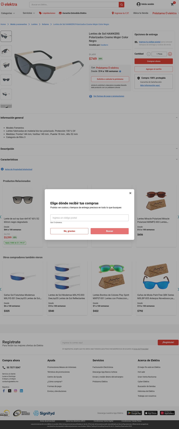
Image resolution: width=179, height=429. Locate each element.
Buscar (109, 231)
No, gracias (69, 231)
